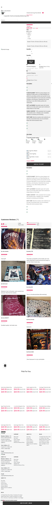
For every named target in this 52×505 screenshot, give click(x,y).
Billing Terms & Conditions (32, 443)
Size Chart (16, 438)
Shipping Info (16, 441)
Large (29, 36)
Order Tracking (17, 439)
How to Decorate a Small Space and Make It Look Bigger (44, 444)
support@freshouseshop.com (7, 452)
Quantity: (29, 49)
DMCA (28, 445)
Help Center (16, 436)
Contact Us (29, 438)
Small (29, 33)
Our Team (28, 436)
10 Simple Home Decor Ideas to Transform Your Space (11, 494)
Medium (29, 34)
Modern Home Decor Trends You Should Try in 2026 (11, 496)
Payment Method (30, 442)
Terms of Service (30, 441)
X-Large (29, 38)
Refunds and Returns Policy (19, 442)
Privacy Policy (29, 439)
